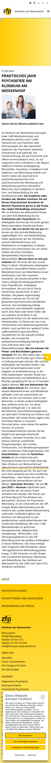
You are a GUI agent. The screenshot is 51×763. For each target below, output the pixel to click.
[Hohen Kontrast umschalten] (34, 3)
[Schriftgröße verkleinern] (43, 3)
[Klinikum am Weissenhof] (6, 619)
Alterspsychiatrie (11, 685)
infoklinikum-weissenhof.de (19, 646)
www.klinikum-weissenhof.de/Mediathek (25, 467)
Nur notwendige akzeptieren (25, 741)
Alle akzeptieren (25, 735)
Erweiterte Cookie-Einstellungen (25, 747)
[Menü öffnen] (48, 11)
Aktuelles (7, 657)
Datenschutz (20, 755)
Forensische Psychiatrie (15, 689)
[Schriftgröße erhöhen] (39, 3)
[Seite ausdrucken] (30, 3)
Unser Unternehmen (13, 661)
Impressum (31, 755)
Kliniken (7, 676)
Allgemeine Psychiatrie (15, 681)
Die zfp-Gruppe (10, 669)
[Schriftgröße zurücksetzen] (47, 3)
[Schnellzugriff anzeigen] (47, 357)
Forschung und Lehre (14, 665)
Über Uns (8, 652)
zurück (5, 578)
